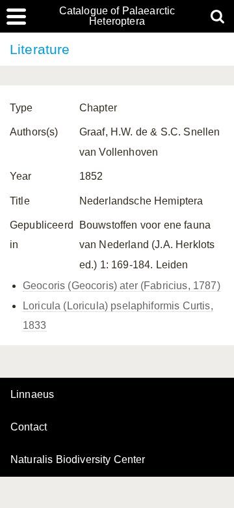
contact (28, 426)
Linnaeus (32, 394)
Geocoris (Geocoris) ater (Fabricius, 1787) (121, 285)
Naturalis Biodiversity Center (78, 460)
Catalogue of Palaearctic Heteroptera (117, 16)
